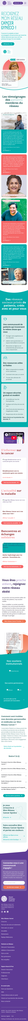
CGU (12, 1016)
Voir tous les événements (11, 566)
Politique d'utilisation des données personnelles (13, 1019)
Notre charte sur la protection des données (12, 747)
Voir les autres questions (13, 795)
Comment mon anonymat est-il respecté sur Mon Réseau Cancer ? (13, 788)
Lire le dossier (7, 477)
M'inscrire (7, 44)
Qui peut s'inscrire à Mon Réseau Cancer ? (13, 769)
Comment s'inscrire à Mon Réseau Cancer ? (11, 776)
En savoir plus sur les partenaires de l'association (12, 700)
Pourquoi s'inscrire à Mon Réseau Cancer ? (11, 763)
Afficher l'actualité (8, 518)
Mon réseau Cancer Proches (13, 621)
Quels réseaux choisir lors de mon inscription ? (11, 782)
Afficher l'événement (9, 561)
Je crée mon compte (13, 887)
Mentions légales (5, 1016)
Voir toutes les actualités (11, 523)
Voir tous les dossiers (10, 482)
